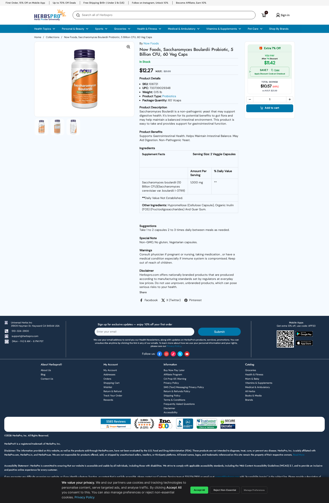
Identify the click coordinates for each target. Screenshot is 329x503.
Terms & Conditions (174, 399)
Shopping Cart (111, 382)
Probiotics (169, 96)
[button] (263, 15)
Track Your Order (112, 395)
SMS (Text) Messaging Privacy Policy (184, 387)
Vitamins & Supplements (258, 382)
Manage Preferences (254, 490)
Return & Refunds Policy (177, 391)
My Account (110, 370)
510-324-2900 (20, 330)
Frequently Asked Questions (179, 403)
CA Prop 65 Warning (175, 378)
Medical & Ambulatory (257, 387)
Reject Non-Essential (225, 490)
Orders (107, 378)
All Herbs (250, 391)
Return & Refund (112, 391)
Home (37, 37)
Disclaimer (169, 408)
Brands (249, 399)
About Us (46, 370)
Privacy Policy (171, 382)
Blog (43, 374)
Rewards (108, 399)
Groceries (250, 370)
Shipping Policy (172, 395)
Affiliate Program (173, 374)
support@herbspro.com (25, 336)
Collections (52, 37)
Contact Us (47, 378)
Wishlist (107, 387)
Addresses (109, 374)
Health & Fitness (254, 374)
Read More (298, 454)
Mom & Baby (252, 378)
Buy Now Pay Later (174, 370)
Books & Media (253, 395)
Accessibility (171, 412)
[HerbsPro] (50, 15)
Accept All (199, 490)
